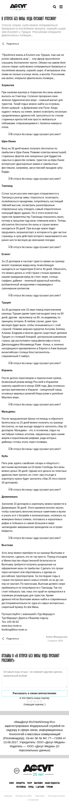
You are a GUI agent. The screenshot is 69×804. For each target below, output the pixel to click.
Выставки (38, 783)
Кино (11, 783)
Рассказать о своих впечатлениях (34, 693)
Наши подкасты (52, 783)
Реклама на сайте (24, 796)
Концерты (20, 783)
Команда (8, 796)
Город (31, 786)
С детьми (40, 786)
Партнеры (40, 796)
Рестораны (21, 786)
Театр (29, 783)
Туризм (49, 786)
